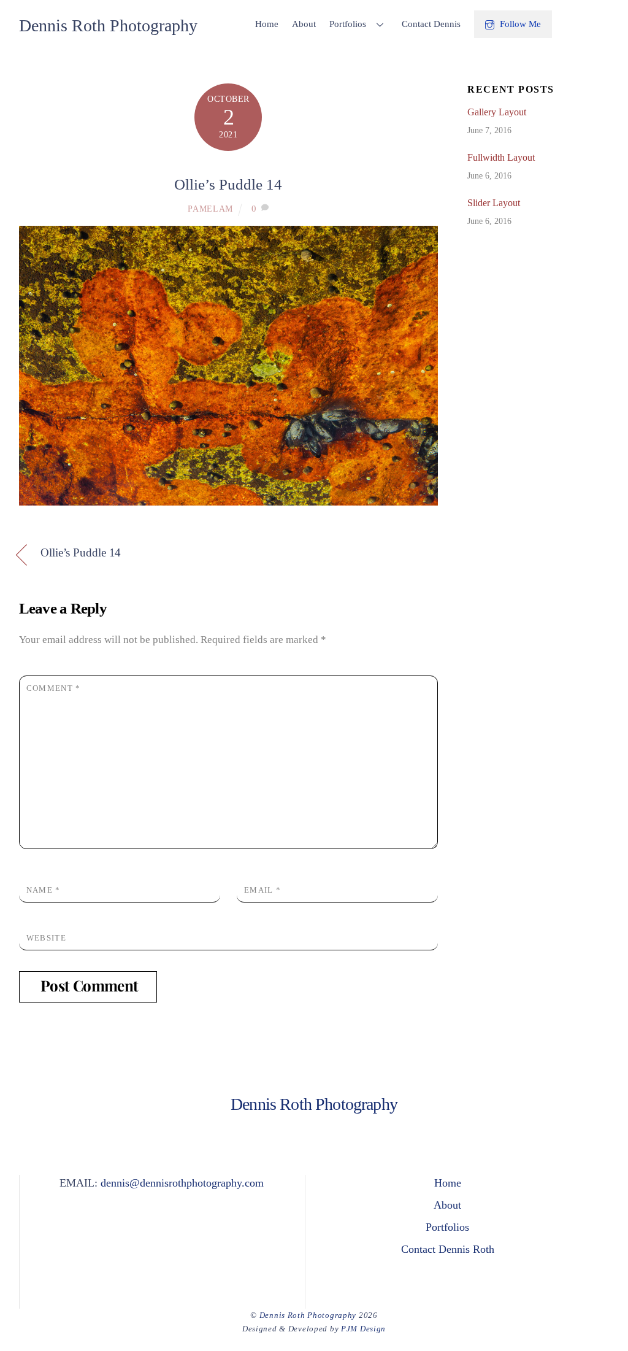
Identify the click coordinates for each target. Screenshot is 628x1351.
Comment (53, 688)
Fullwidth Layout (501, 157)
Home (266, 24)
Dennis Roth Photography (307, 1315)
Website (46, 937)
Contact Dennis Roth (447, 1249)
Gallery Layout (496, 112)
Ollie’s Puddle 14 (228, 184)
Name (43, 890)
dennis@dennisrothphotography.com (182, 1183)
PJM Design (363, 1328)
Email (262, 890)
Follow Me (519, 24)
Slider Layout (493, 203)
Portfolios (347, 24)
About (304, 24)
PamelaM (210, 209)
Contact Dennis (431, 24)
